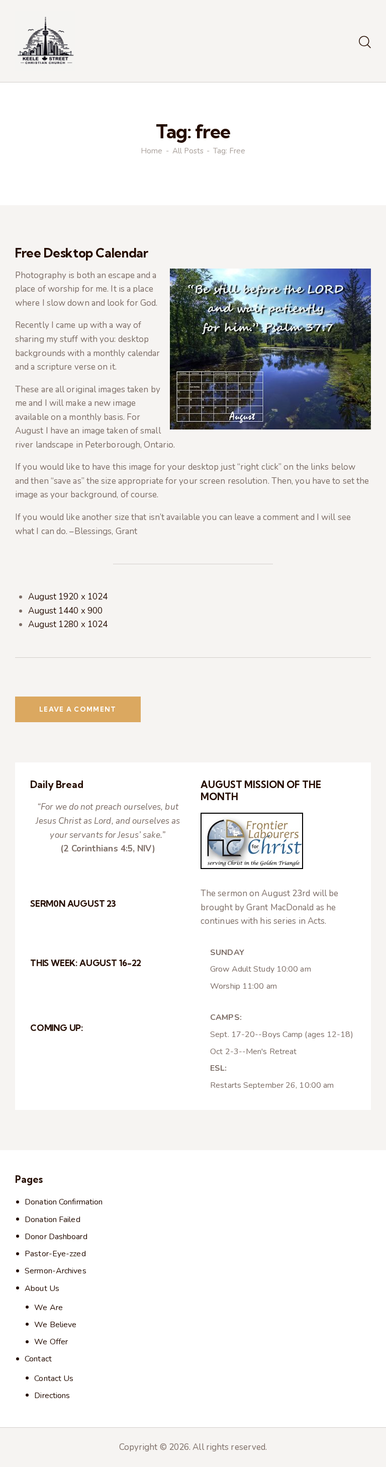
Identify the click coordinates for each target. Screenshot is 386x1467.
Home (151, 150)
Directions (52, 1395)
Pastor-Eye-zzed (55, 1253)
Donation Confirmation (64, 1201)
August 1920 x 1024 (68, 596)
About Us (42, 1288)
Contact (38, 1358)
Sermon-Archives (55, 1270)
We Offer (51, 1341)
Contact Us (53, 1378)
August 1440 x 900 (65, 611)
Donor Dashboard (56, 1236)
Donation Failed (52, 1219)
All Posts (188, 150)
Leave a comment (78, 709)
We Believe (55, 1324)
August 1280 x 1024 (68, 624)
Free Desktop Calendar (81, 253)
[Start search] (365, 43)
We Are (48, 1307)
